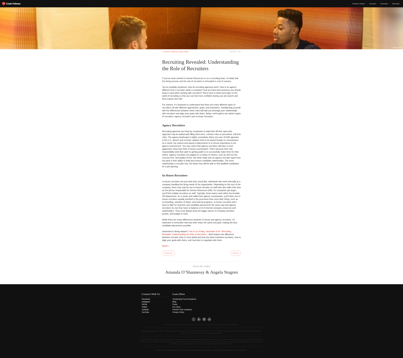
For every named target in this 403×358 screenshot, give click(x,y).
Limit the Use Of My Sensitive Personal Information (230, 350)
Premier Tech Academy (182, 310)
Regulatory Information (149, 331)
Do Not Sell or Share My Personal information (197, 350)
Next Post (236, 253)
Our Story (176, 307)
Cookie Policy (160, 350)
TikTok (144, 304)
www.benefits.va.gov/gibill (213, 333)
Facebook (146, 299)
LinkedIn (145, 310)
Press (174, 304)
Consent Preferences (173, 350)
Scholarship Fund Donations (184, 299)
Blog (174, 302)
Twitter (144, 307)
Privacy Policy (178, 312)
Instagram (146, 302)
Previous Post (168, 253)
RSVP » (165, 246)
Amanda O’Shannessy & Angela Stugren (176, 52)
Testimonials (395, 4)
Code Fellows (11, 3)
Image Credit (397, 47)
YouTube (145, 312)
